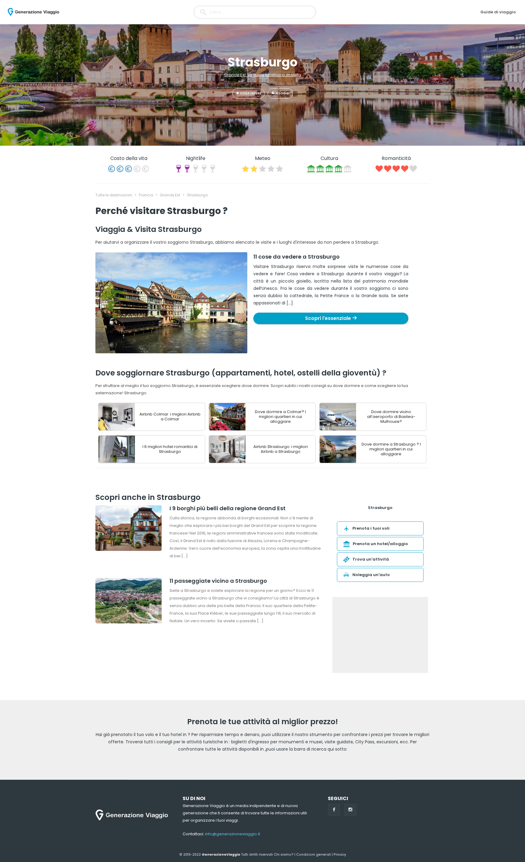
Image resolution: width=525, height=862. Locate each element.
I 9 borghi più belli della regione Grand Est (228, 508)
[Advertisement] (380, 635)
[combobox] (255, 12)
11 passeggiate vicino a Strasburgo (218, 581)
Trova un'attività (370, 559)
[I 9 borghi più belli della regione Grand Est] (128, 529)
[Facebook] (334, 810)
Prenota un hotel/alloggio (380, 544)
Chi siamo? (283, 854)
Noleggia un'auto (371, 575)
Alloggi (282, 93)
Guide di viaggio (498, 12)
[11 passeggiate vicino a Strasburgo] (128, 602)
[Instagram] (350, 810)
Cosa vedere (250, 93)
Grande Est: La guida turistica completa (262, 75)
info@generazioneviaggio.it (232, 834)
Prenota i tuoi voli (370, 528)
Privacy (340, 854)
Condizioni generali (313, 854)
